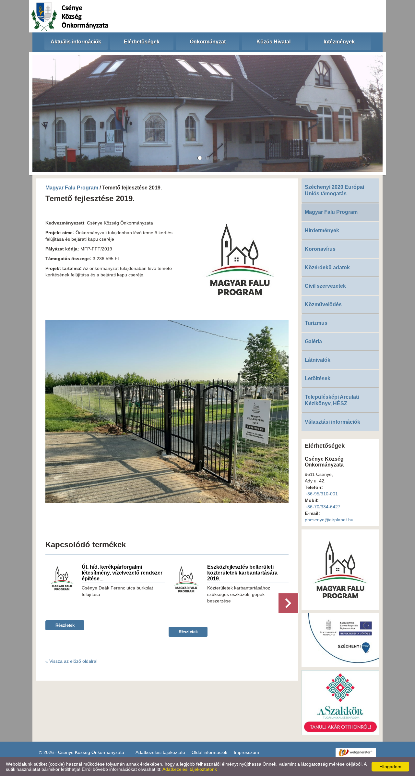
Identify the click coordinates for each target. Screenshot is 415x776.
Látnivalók (317, 360)
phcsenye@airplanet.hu (329, 519)
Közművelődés (323, 304)
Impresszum (246, 752)
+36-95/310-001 (321, 493)
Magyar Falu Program (71, 187)
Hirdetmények (322, 230)
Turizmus (316, 323)
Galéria (313, 341)
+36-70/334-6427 (322, 506)
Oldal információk (209, 752)
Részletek (65, 625)
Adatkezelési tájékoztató (160, 752)
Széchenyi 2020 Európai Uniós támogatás (334, 190)
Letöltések (317, 378)
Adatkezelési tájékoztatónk (189, 769)
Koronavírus (320, 249)
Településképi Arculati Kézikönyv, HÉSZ (332, 400)
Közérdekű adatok (327, 267)
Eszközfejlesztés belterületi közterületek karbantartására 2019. (242, 572)
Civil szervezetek (325, 286)
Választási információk (332, 422)
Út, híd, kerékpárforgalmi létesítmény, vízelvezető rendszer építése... (122, 572)
